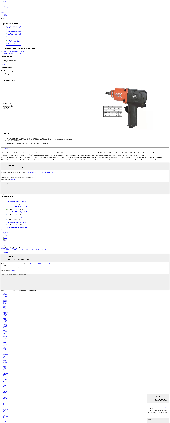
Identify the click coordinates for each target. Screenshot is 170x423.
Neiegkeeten (5, 7)
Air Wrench (47, 249)
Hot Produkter (4, 248)
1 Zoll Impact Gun (40, 249)
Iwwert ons (5, 5)
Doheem (5, 3)
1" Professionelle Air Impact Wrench (13, 41)
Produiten (5, 6)
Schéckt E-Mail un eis (5, 64)
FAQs (4, 8)
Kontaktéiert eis (6, 9)
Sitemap (9, 248)
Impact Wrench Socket (55, 249)
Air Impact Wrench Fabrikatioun (29, 249)
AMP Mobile (14, 248)
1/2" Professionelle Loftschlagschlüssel (14, 27)
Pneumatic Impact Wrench (16, 249)
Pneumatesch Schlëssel (5, 249)
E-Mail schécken (4, 252)
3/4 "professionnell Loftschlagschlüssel (14, 34)
